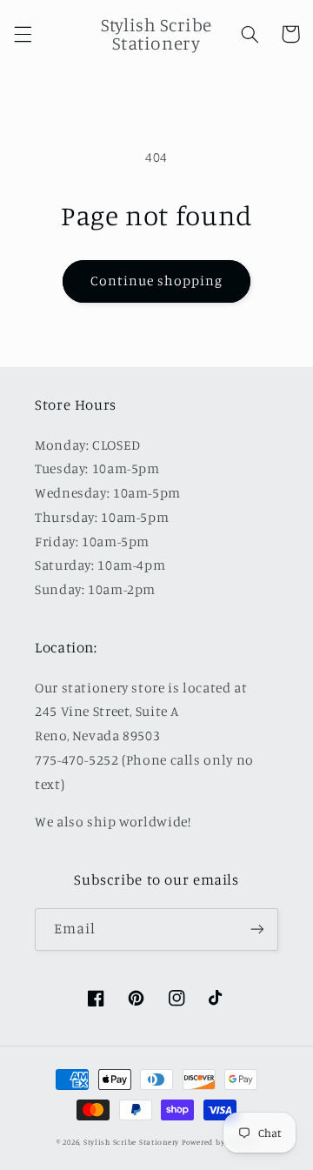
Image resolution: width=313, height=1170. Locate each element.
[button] (23, 34)
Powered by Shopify (219, 1142)
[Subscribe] (257, 929)
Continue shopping (156, 280)
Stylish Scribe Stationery (132, 1142)
